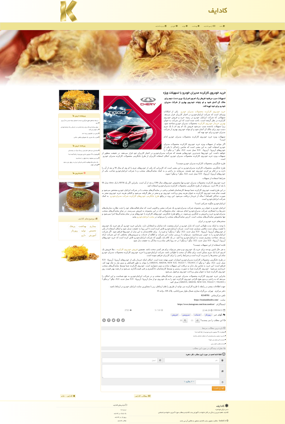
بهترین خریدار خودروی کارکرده (211, 123)
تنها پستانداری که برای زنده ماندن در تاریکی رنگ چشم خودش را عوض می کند (79, 128)
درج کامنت (217, 388)
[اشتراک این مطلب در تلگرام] (123, 320)
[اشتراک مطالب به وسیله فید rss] (104, 320)
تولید (184, 26)
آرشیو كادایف (208, 26)
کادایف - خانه (67, 396)
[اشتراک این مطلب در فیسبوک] (118, 320)
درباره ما (123, 409)
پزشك (72, 226)
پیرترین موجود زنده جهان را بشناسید (87, 158)
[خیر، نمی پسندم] (185, 320)
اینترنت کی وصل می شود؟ (217, 339)
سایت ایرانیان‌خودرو (145, 217)
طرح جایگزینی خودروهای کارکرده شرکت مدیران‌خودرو (134, 196)
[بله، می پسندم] (197, 320)
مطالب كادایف (122, 420)
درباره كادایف (160, 26)
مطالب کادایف (141, 396)
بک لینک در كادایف (120, 413)
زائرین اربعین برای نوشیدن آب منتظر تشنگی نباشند (209, 335)
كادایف (217, 10)
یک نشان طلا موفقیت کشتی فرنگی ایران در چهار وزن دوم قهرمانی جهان (81, 163)
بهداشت (195, 26)
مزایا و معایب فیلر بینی (218, 343)
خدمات (197, 315)
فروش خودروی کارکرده (127, 249)
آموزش (173, 26)
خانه (221, 26)
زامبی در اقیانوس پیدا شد (90, 133)
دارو (83, 235)
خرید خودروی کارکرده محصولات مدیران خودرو (203, 111)
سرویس (186, 315)
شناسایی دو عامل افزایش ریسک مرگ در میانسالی (83, 150)
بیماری (93, 226)
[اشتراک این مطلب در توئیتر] (113, 320)
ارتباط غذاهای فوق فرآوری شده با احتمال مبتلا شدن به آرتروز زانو (79, 122)
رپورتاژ (208, 315)
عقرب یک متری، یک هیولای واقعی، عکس (86, 137)
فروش (175, 315)
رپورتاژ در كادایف (120, 417)
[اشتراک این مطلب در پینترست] (109, 320)
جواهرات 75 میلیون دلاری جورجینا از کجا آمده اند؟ (210, 332)
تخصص (92, 230)
